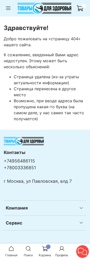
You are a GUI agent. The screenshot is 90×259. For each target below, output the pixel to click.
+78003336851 (20, 167)
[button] (82, 251)
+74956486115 (19, 161)
